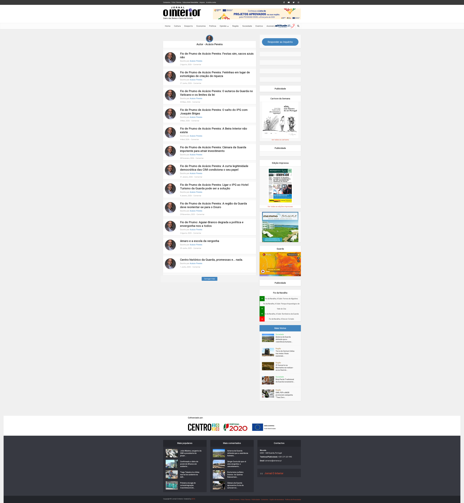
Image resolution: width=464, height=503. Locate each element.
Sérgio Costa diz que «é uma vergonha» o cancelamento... (236, 464)
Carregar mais (209, 279)
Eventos (259, 26)
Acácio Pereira (196, 61)
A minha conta (211, 2)
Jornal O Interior (273, 473)
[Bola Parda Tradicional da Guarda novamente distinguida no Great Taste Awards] (269, 380)
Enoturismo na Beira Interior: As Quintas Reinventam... (235, 474)
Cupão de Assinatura (276, 499)
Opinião (223, 26)
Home (167, 26)
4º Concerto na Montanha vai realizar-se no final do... (285, 367)
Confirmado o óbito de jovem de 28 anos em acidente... (189, 464)
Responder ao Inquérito (280, 41)
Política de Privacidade (293, 499)
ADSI (193, 499)
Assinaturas (272, 26)
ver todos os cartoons (280, 140)
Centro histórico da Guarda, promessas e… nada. (211, 259)
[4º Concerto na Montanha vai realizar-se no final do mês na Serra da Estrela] (269, 366)
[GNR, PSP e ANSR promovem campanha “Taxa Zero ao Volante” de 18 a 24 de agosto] (269, 393)
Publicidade (256, 499)
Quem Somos (234, 499)
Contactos (166, 2)
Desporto (188, 26)
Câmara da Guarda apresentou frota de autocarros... (235, 485)
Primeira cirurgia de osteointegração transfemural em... (188, 485)
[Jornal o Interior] (182, 11)
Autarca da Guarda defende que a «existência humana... (284, 339)
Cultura (177, 26)
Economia (201, 26)
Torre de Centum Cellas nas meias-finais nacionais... (285, 353)
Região (235, 26)
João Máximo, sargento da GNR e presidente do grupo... (190, 453)
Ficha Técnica (176, 2)
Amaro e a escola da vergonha (199, 241)
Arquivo (202, 2)
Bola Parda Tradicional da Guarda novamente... (285, 380)
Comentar (197, 65)
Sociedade (247, 26)
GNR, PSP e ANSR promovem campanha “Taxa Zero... (284, 395)
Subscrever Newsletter (190, 2)
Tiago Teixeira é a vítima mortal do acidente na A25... (189, 474)
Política (212, 26)
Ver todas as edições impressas (280, 207)
